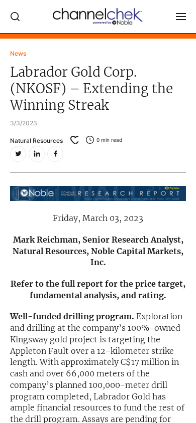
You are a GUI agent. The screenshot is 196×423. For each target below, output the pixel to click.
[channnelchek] (98, 17)
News (18, 53)
